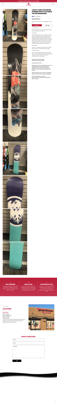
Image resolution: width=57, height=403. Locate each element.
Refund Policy (5, 385)
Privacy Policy (5, 384)
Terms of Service (6, 389)
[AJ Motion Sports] (28, 4)
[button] (52, 4)
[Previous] (3, 327)
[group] (28, 1)
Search (4, 382)
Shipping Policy (6, 387)
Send (17, 360)
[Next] (6, 327)
